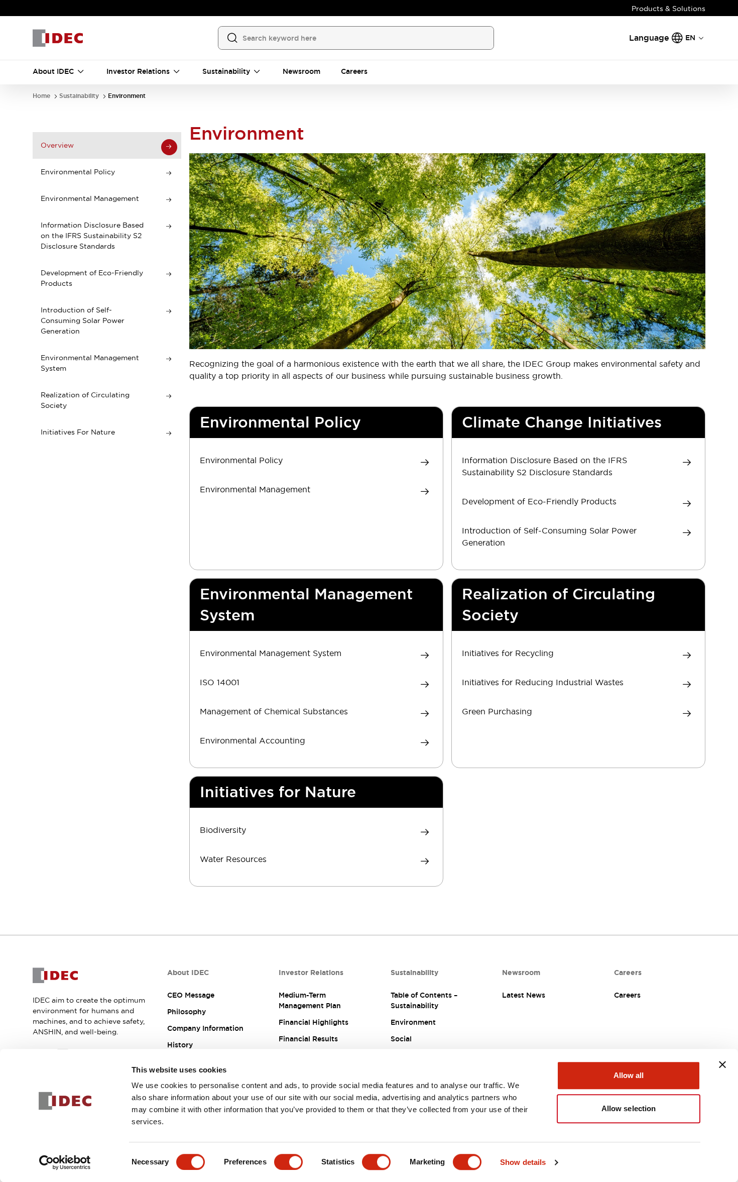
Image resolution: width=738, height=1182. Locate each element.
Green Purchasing (497, 711)
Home (41, 96)
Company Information (205, 1028)
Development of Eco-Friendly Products (539, 501)
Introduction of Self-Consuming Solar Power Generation (549, 536)
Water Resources (233, 859)
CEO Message (190, 995)
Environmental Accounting (252, 740)
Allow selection (628, 1108)
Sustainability (79, 96)
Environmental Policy (241, 460)
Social (401, 1038)
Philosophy (186, 1011)
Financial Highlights (313, 1022)
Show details (523, 1162)
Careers (627, 995)
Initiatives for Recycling (508, 653)
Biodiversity (223, 830)
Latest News (523, 995)
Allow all (628, 1075)
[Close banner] (722, 1064)
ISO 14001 (219, 682)
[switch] (288, 1162)
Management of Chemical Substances (274, 711)
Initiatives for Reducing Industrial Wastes (543, 682)
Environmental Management (255, 489)
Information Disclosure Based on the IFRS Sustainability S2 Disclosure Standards (544, 466)
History (180, 1044)
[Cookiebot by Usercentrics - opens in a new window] (65, 1162)
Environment (127, 96)
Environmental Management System (270, 653)
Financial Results (308, 1038)
